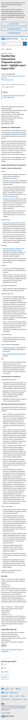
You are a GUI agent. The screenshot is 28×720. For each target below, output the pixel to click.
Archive (11, 696)
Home (2, 49)
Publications (9, 49)
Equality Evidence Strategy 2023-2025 (15, 132)
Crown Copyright (5, 699)
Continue (4, 677)
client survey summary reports (11, 223)
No (5, 668)
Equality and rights (8, 79)
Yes (5, 664)
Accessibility (4, 696)
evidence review (14, 181)
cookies (8, 3)
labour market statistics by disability (13, 354)
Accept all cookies (14, 23)
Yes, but (6, 672)
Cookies (23, 696)
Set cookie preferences (14, 33)
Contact (17, 696)
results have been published (10, 196)
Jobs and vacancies (16, 699)
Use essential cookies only (14, 28)
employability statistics (9, 347)
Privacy (25, 699)
